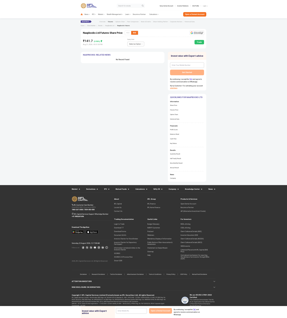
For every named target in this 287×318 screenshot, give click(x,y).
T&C (131, 173)
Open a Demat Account (127, 167)
